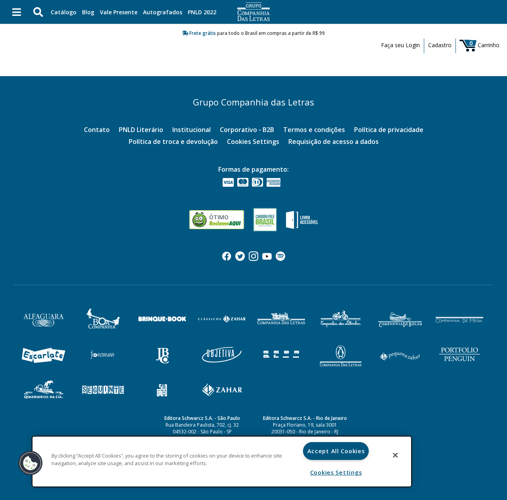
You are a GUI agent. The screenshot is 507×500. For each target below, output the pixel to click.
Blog (88, 12)
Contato (97, 129)
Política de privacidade (388, 129)
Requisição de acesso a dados (333, 141)
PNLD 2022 (202, 12)
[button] (30, 463)
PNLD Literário (141, 129)
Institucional (191, 129)
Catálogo (63, 12)
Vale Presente (118, 12)
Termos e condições (314, 129)
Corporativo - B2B (247, 129)
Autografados (162, 12)
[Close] (395, 455)
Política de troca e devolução (173, 141)
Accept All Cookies (336, 451)
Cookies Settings (253, 141)
